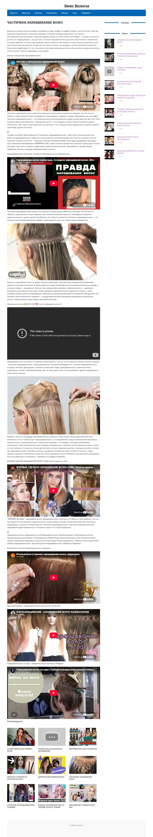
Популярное (52, 13)
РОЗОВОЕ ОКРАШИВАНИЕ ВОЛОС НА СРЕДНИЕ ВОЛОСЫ (130, 110)
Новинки (38, 13)
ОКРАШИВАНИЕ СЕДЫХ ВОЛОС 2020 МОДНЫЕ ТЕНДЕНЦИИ (131, 96)
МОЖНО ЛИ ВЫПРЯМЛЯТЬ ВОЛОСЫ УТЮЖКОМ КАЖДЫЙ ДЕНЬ (131, 55)
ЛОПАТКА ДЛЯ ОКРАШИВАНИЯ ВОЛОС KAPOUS (129, 124)
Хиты (75, 13)
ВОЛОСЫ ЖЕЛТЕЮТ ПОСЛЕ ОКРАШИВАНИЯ (128, 138)
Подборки (86, 13)
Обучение (26, 13)
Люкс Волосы (76, 6)
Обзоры (64, 13)
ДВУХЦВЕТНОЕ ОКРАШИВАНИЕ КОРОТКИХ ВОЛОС (129, 82)
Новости (13, 13)
